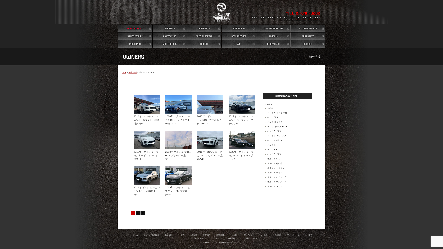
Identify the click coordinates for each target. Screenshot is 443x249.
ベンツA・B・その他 (277, 113)
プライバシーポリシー (196, 238)
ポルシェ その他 (274, 163)
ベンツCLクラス (275, 122)
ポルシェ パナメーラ (277, 177)
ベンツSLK (272, 149)
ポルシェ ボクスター (277, 182)
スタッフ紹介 (264, 235)
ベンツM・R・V (274, 140)
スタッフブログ (216, 238)
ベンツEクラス (274, 131)
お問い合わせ (247, 235)
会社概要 (308, 235)
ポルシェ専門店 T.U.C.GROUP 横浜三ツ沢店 (221, 12)
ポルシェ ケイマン (275, 172)
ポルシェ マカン (274, 186)
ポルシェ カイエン (275, 168)
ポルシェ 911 (273, 159)
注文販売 (181, 235)
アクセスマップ (293, 235)
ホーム (135, 235)
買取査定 (206, 235)
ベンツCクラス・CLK (277, 126)
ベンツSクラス (274, 154)
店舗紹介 (278, 235)
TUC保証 (168, 235)
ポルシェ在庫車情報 (151, 235)
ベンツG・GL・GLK (276, 136)
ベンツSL (271, 145)
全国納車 (193, 235)
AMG (269, 104)
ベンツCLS (272, 117)
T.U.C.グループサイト (249, 238)
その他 (270, 108)
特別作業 (233, 235)
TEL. (303, 13)
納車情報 (133, 72)
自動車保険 (219, 235)
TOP (124, 72)
